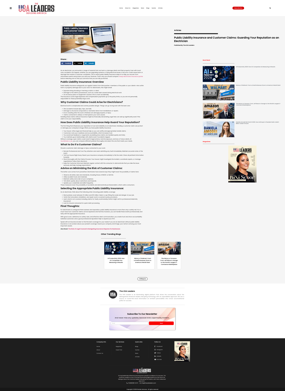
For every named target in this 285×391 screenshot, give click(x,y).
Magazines (136, 8)
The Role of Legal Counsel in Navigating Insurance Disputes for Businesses (94, 229)
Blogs (147, 8)
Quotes (154, 8)
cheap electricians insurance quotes (131, 76)
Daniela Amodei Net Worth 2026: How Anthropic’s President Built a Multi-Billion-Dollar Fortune (257, 122)
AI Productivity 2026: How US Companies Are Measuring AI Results (255, 67)
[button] (270, 8)
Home (121, 8)
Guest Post (119, 350)
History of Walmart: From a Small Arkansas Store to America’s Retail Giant (258, 85)
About (98, 350)
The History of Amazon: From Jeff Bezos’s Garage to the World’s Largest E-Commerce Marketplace (258, 104)
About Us (127, 8)
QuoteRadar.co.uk (66, 141)
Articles (160, 8)
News (142, 8)
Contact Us (99, 353)
